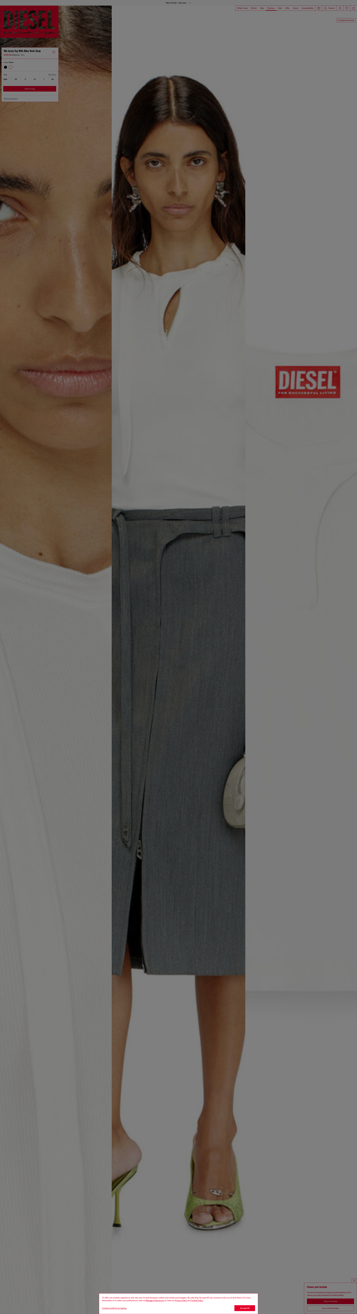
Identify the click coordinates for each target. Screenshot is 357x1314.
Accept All (244, 1308)
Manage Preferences (155, 1300)
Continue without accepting (114, 1308)
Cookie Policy (197, 1300)
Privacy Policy (181, 1300)
